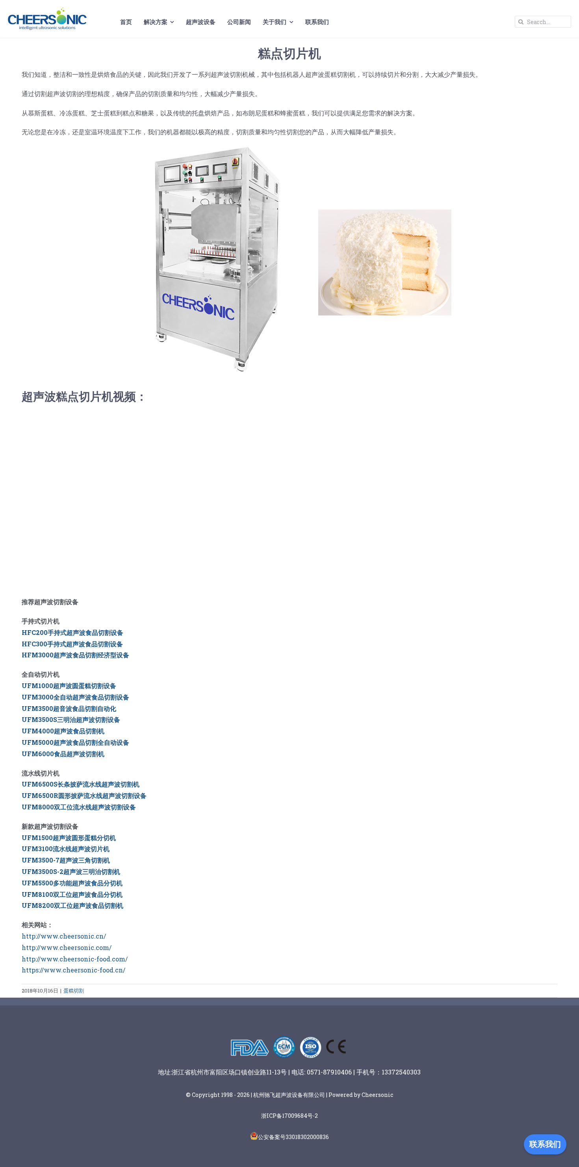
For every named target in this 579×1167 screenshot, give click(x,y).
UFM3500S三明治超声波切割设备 (71, 719)
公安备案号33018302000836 (293, 1137)
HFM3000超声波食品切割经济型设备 (75, 655)
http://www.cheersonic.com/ (66, 947)
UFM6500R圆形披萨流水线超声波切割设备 (84, 795)
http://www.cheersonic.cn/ (64, 936)
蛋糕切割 (73, 990)
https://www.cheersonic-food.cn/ (73, 970)
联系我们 (545, 1144)
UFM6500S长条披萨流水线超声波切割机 (80, 784)
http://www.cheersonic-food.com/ (75, 959)
